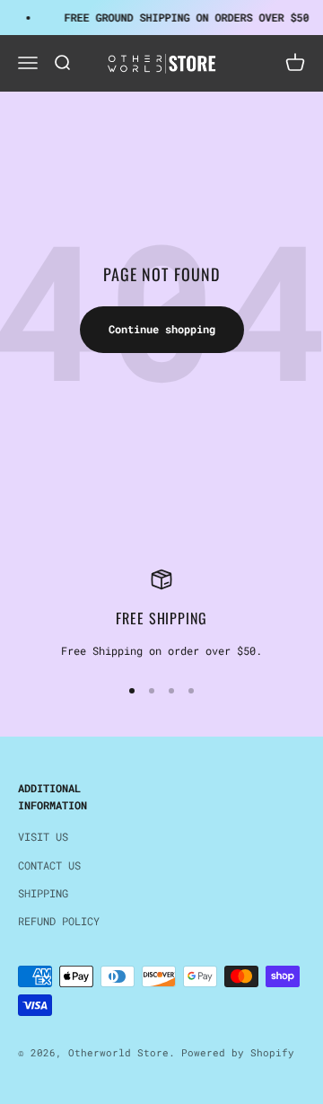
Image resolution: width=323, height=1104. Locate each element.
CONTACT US (49, 865)
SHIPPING (43, 893)
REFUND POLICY (59, 921)
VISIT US (43, 836)
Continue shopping (162, 329)
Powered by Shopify (237, 1052)
